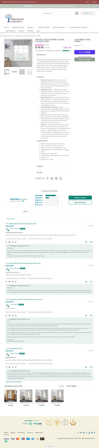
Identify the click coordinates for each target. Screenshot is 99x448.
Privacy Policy (21, 432)
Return (39, 172)
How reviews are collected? (14, 382)
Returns (6, 432)
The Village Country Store (74, 438)
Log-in (87, 2)
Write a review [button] (80, 198)
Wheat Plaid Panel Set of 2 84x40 (30, 403)
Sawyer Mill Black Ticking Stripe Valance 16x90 (22, 223)
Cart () (87, 13)
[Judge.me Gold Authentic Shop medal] (49, 422)
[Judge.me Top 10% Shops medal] (73, 422)
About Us (6, 434)
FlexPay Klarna (39, 432)
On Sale (21, 31)
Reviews (30, 31)
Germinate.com (90, 438)
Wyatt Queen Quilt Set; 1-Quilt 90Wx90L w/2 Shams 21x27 (26, 299)
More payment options (84, 56)
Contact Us (30, 432)
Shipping (40, 166)
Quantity (76, 45)
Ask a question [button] (80, 202)
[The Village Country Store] (14, 17)
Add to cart (85, 59)
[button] (39, 45)
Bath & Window (8, 36)
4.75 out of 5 (23, 199)
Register (94, 2)
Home (1, 36)
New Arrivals (10, 31)
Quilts (6, 27)
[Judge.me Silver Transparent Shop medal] (65, 422)
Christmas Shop (18, 27)
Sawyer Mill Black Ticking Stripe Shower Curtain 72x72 (25, 263)
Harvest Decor (43, 27)
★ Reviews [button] (49, 446)
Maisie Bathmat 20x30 (15, 348)
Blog (38, 31)
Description (41, 55)
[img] (9, 226)
